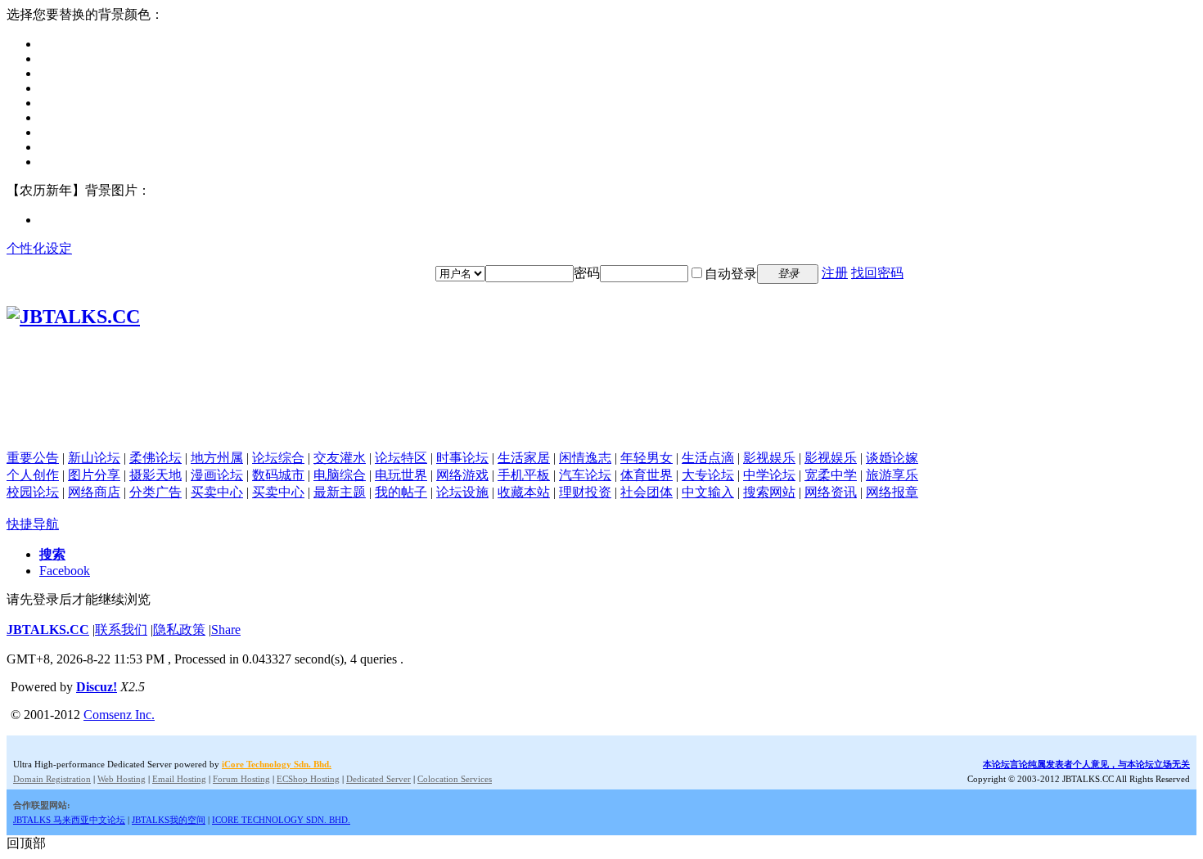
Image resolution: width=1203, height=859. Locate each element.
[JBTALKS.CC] (73, 316)
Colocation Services (454, 779)
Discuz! (96, 687)
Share (226, 629)
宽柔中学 (830, 475)
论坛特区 (401, 458)
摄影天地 (155, 475)
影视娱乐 (769, 458)
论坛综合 (278, 458)
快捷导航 (33, 524)
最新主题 (339, 492)
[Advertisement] (601, 413)
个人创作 (33, 475)
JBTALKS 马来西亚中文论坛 (69, 820)
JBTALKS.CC (48, 629)
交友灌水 (339, 458)
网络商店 (94, 492)
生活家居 (524, 458)
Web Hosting (121, 779)
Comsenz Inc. (119, 715)
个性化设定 (39, 248)
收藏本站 (524, 492)
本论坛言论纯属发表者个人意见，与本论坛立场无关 (1086, 764)
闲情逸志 (585, 458)
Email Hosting (179, 779)
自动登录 (731, 274)
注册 (835, 273)
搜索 (52, 554)
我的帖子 (401, 492)
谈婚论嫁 (892, 458)
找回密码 (877, 273)
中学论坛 (769, 475)
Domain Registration (52, 779)
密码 (587, 273)
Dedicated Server (378, 779)
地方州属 (217, 458)
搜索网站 (769, 492)
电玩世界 (401, 475)
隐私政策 (179, 629)
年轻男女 (646, 458)
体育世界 (646, 475)
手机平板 (524, 475)
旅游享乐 (892, 475)
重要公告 (33, 458)
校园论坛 (33, 492)
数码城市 (278, 475)
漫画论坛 (217, 475)
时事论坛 (462, 458)
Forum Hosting (241, 779)
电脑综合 (339, 475)
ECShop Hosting (308, 779)
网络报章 (892, 492)
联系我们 (121, 629)
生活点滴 (708, 458)
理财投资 (585, 492)
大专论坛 (708, 475)
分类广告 (155, 492)
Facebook (64, 571)
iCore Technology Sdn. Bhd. (276, 764)
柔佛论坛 (155, 458)
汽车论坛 (585, 475)
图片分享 (94, 475)
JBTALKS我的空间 (168, 820)
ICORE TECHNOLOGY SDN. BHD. (281, 820)
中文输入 (708, 492)
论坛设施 (462, 492)
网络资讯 (830, 492)
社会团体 (646, 492)
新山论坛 (94, 458)
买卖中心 (217, 492)
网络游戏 (462, 475)
